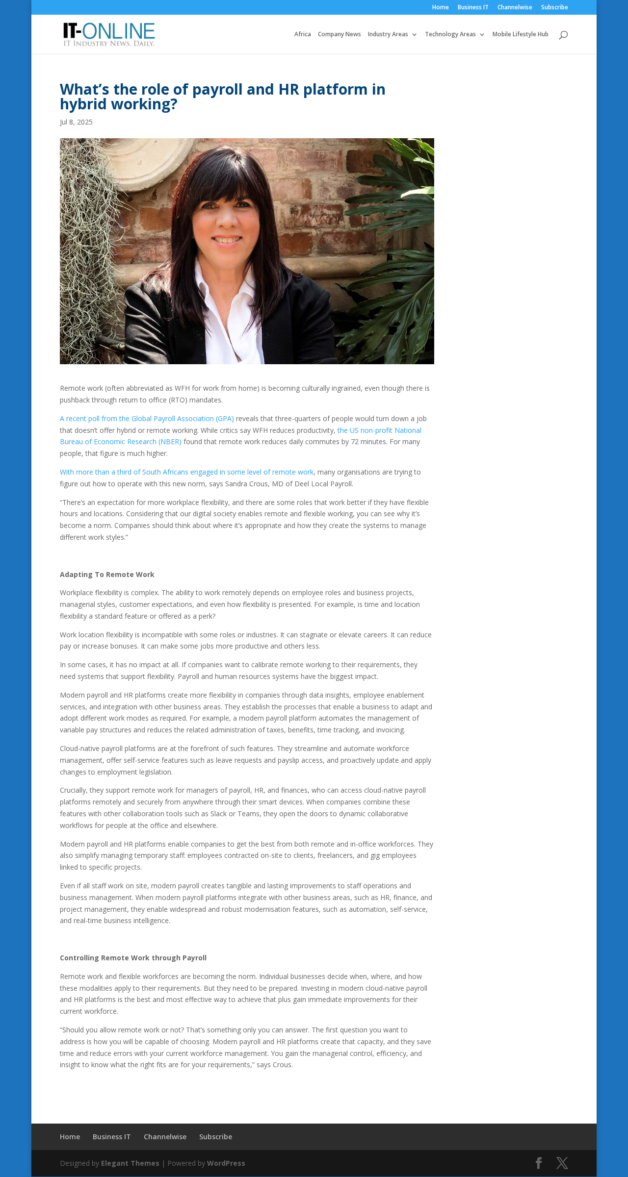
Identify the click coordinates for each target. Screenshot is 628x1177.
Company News (339, 34)
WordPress (226, 1163)
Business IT (473, 7)
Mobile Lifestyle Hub (521, 34)
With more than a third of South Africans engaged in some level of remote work (187, 471)
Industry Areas (388, 34)
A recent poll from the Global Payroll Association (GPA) (147, 418)
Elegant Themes (130, 1163)
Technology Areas (450, 34)
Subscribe (554, 7)
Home (440, 7)
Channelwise (514, 7)
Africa (302, 34)
